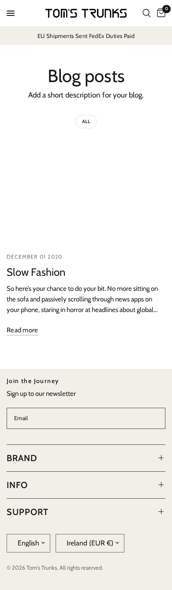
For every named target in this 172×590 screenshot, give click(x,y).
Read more (22, 330)
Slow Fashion (36, 272)
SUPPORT (28, 512)
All (86, 121)
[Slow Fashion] (86, 192)
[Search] (146, 13)
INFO (17, 485)
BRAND (22, 458)
